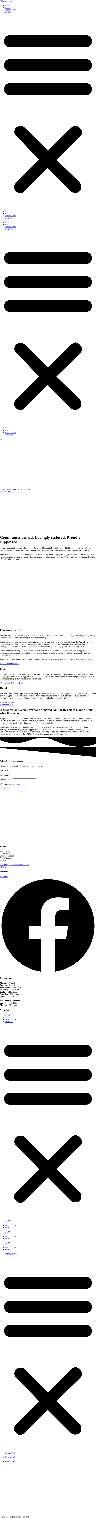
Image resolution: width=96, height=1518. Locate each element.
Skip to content (6, 1)
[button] (48, 111)
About (7, 7)
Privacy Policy (10, 1254)
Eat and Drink (10, 10)
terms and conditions (20, 784)
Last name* (4, 775)
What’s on (9, 12)
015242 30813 (6, 867)
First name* (4, 770)
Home (7, 5)
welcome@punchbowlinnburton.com (14, 865)
